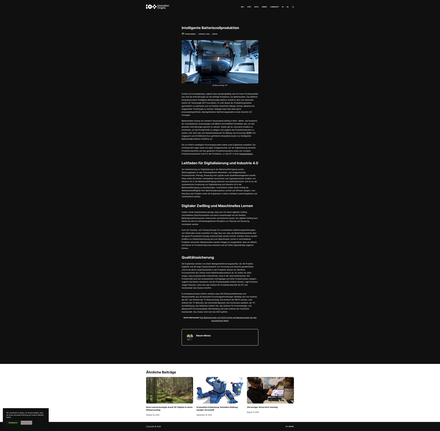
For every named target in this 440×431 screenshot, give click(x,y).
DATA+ (256, 7)
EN (288, 7)
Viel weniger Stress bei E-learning (262, 407)
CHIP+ (249, 7)
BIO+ (242, 7)
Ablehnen (26, 423)
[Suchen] (293, 7)
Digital (215, 34)
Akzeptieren (13, 423)
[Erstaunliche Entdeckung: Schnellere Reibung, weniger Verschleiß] (220, 390)
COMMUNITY (274, 7)
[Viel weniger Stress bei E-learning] (270, 390)
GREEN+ (264, 7)
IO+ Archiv (290, 426)
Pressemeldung (246, 154)
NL (283, 7)
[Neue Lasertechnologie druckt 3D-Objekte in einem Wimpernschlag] (169, 390)
